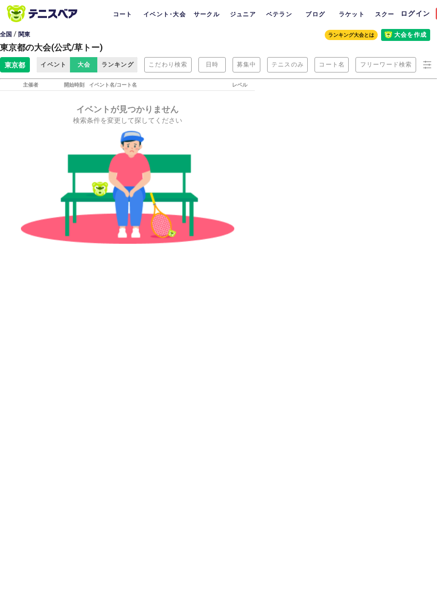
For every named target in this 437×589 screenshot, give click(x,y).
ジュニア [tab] (243, 14)
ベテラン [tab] (279, 14)
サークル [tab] (207, 14)
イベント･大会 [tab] (164, 14)
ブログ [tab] (315, 14)
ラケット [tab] (352, 14)
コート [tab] (123, 14)
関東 (24, 34)
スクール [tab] (388, 14)
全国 (6, 34)
